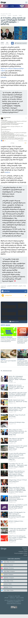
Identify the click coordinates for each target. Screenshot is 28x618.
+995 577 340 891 (20, 597)
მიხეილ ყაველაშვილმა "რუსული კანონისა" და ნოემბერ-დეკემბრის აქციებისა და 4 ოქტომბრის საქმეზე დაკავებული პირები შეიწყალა (14, 490)
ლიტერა (20, 285)
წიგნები (20, 15)
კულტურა (9, 15)
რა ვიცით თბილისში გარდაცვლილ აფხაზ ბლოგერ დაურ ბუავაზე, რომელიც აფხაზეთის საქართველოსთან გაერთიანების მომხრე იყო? (14, 457)
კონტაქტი (25, 555)
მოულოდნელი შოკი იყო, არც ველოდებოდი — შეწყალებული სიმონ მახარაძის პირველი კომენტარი (14, 466)
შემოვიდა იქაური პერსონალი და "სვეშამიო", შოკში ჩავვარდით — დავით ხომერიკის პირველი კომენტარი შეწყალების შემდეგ (14, 474)
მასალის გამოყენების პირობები (20, 553)
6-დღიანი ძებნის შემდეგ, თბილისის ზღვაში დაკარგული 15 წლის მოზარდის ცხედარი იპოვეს (14, 409)
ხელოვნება (15, 15)
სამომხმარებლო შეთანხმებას (13, 601)
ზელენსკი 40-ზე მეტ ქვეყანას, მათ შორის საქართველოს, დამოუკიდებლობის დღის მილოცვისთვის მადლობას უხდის (14, 515)
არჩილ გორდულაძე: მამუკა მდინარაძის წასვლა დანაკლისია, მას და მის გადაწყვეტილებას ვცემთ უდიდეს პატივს (14, 432)
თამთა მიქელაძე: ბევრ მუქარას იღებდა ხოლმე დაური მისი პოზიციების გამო (14, 441)
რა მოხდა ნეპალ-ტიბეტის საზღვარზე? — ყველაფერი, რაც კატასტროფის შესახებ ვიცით (14, 531)
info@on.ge (12, 597)
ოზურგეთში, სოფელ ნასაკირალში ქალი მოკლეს (14, 417)
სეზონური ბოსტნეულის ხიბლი (14, 523)
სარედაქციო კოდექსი (23, 551)
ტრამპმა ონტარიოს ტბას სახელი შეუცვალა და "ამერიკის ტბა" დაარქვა (14, 402)
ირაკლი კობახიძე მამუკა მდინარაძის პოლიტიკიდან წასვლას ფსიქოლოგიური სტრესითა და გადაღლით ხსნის (14, 499)
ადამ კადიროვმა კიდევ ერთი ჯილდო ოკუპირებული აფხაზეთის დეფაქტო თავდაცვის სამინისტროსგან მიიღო (14, 395)
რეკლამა (25, 549)
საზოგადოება (3, 15)
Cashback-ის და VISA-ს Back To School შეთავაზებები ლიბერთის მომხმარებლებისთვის (8, 334)
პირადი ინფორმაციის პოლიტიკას (14, 603)
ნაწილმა (3, 77)
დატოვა (7, 172)
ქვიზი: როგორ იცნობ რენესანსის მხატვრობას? (8, 356)
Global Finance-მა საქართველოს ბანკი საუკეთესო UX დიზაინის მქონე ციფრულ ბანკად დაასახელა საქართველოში (14, 539)
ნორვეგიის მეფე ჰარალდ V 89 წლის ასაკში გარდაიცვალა (14, 482)
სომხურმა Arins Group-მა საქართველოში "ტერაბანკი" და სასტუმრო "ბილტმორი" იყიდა (14, 387)
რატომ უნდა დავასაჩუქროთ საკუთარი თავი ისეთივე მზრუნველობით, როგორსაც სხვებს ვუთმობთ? (14, 507)
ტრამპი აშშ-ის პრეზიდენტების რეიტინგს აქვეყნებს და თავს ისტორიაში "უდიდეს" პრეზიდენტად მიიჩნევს (14, 379)
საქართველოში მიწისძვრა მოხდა (14, 424)
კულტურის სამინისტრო (12, 285)
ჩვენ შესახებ (24, 547)
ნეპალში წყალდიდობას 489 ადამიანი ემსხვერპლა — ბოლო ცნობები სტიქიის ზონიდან (14, 448)
